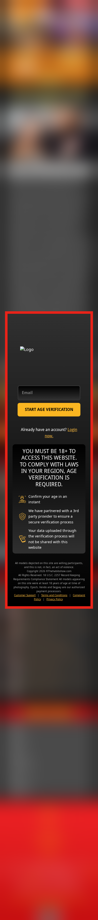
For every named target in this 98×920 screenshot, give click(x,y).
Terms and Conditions (54, 595)
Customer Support (25, 595)
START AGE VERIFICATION (49, 409)
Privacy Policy (54, 599)
